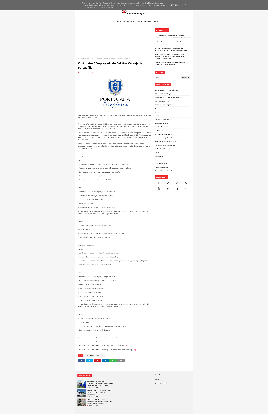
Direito (157, 112)
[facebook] (159, 183)
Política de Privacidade (162, 384)
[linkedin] (177, 188)
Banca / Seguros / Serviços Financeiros (167, 97)
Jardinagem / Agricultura (163, 134)
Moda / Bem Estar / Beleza (163, 149)
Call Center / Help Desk (162, 101)
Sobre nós (158, 379)
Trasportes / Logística (162, 167)
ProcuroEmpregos (85, 72)
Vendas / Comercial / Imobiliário (165, 171)
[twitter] (168, 183)
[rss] (186, 183)
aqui (127, 338)
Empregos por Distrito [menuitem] (125, 22)
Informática (159, 130)
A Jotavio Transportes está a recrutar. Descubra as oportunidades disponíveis (171, 43)
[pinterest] (168, 188)
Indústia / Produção (161, 127)
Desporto (158, 108)
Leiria (86, 355)
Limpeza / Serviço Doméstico (164, 138)
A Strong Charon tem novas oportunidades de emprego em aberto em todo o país (170, 64)
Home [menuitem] (112, 22)
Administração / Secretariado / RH (166, 90)
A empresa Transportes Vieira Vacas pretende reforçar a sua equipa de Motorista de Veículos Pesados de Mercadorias (170, 56)
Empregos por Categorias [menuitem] (147, 22)
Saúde (157, 160)
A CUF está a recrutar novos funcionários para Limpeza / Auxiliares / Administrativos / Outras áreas (172, 37)
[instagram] (177, 183)
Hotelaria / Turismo (161, 123)
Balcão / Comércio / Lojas (163, 94)
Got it (184, 5)
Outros (157, 152)
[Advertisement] (115, 43)
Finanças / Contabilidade (163, 119)
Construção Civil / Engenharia (164, 105)
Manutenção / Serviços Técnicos (165, 141)
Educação (158, 116)
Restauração (90, 59)
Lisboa (92, 355)
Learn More (174, 5)
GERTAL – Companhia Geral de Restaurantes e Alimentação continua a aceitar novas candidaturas (172, 49)
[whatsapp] (186, 188)
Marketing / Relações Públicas (165, 145)
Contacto (158, 375)
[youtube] (159, 188)
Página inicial (82, 59)
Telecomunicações (161, 163)
